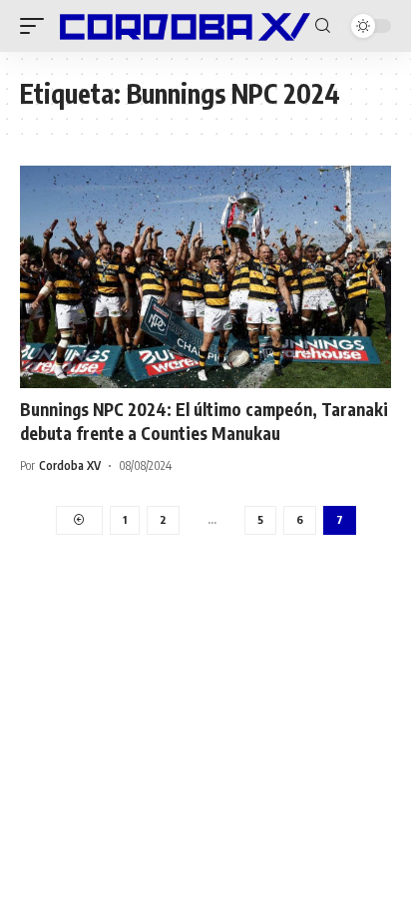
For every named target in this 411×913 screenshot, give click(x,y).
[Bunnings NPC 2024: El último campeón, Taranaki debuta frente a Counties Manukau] (205, 277)
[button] (37, 25)
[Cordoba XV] (182, 25)
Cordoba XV (70, 465)
